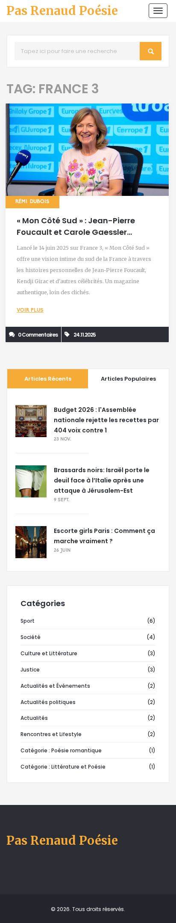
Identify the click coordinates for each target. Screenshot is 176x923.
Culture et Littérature (49, 653)
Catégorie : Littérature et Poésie (63, 766)
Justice (30, 669)
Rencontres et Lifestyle (51, 734)
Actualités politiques (48, 702)
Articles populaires (128, 379)
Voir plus (30, 310)
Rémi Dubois (32, 201)
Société (31, 637)
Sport (28, 620)
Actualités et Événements (55, 685)
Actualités (34, 718)
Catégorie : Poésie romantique (61, 750)
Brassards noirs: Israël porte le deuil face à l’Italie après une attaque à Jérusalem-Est (102, 480)
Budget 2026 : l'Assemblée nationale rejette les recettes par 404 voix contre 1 (106, 420)
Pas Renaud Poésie (62, 11)
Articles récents (47, 379)
